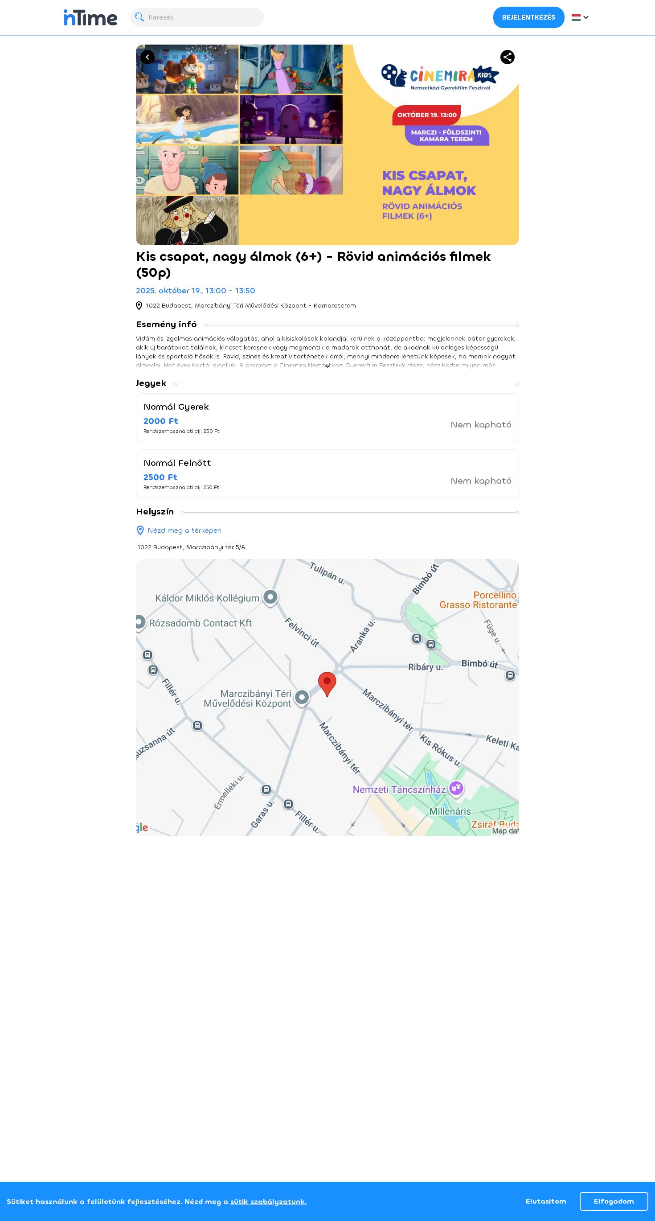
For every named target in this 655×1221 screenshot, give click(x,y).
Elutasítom (546, 1201)
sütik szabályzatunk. (268, 1201)
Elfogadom (614, 1201)
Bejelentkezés (529, 17)
